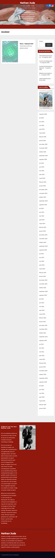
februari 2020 (42, 404)
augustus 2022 (43, 295)
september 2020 (43, 378)
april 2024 (41, 219)
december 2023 (43, 234)
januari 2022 (42, 321)
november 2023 (43, 238)
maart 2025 (42, 178)
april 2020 (41, 397)
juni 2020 (41, 389)
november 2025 (43, 148)
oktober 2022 (42, 287)
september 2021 (43, 336)
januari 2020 (42, 408)
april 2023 (41, 265)
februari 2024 (42, 227)
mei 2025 (41, 170)
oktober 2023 (42, 242)
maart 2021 (42, 359)
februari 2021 (42, 363)
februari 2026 (42, 136)
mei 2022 (41, 306)
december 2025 (43, 144)
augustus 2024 (43, 204)
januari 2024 (42, 231)
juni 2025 (41, 167)
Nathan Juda (27, 2)
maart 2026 (42, 133)
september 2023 (43, 246)
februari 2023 (42, 272)
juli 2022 (41, 299)
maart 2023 (42, 268)
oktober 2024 (42, 197)
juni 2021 (41, 348)
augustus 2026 (43, 114)
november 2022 (43, 284)
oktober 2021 (42, 333)
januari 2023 (42, 276)
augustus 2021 (43, 340)
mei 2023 (41, 261)
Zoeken (41, 41)
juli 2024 (41, 208)
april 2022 (41, 310)
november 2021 (43, 329)
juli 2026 (41, 118)
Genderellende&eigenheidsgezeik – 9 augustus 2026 (45, 68)
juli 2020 (41, 385)
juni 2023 (41, 257)
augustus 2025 (43, 159)
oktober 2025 (42, 151)
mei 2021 (41, 351)
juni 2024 (41, 212)
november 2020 (43, 370)
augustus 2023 (43, 250)
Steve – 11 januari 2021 (26, 44)
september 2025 (43, 155)
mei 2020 (41, 393)
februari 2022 (42, 317)
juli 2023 (41, 253)
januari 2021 (42, 367)
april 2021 (41, 355)
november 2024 (43, 193)
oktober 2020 (42, 374)
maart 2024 (42, 223)
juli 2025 (41, 163)
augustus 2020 (43, 382)
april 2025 (41, 174)
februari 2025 (42, 182)
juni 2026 (41, 121)
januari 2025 (42, 185)
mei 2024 (41, 216)
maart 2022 (42, 314)
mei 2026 (41, 125)
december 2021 (43, 325)
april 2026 (41, 129)
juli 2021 (41, 344)
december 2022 (43, 280)
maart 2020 (42, 400)
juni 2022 (41, 302)
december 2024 (43, 189)
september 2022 (43, 291)
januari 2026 (42, 140)
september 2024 (43, 201)
